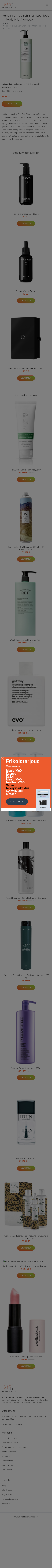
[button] (17, 801)
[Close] (2, 758)
